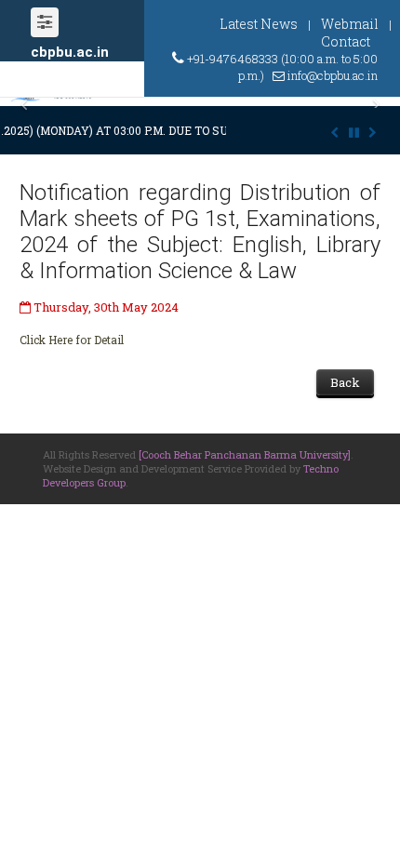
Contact (345, 41)
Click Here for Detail (72, 339)
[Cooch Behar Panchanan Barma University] (245, 454)
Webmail (350, 24)
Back (345, 382)
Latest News (259, 24)
